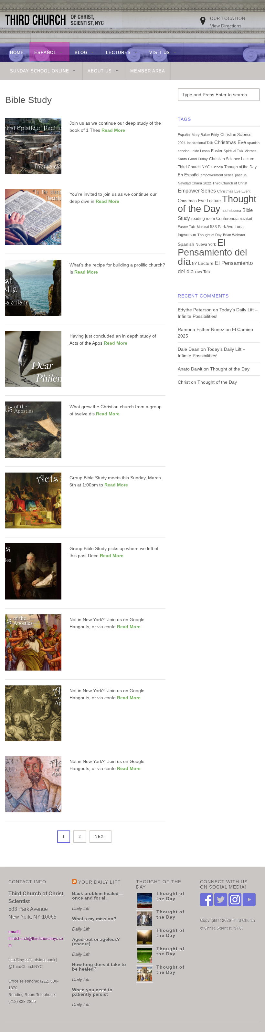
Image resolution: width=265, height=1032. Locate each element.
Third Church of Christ (229, 183)
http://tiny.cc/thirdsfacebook (31, 960)
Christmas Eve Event (233, 191)
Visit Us (157, 53)
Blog (79, 53)
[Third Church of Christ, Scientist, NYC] (58, 21)
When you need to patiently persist (92, 992)
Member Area (147, 70)
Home (17, 52)
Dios (198, 272)
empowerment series (217, 175)
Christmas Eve (230, 142)
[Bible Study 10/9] (33, 220)
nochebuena (231, 211)
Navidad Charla (190, 183)
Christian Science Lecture (231, 159)
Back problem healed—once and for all (97, 896)
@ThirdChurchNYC (25, 966)
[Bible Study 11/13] (33, 149)
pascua (241, 175)
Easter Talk (187, 227)
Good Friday (198, 159)
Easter (216, 151)
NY (194, 264)
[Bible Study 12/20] (33, 645)
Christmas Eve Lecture (199, 200)
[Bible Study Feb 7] (33, 574)
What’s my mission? (94, 918)
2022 (207, 183)
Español (42, 53)
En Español (188, 175)
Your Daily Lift (99, 882)
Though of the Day (240, 167)
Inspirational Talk (200, 143)
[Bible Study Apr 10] (33, 432)
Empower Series (197, 190)
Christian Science (235, 134)
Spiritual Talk (233, 151)
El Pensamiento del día (212, 252)
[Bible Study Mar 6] (33, 503)
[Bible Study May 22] (33, 361)
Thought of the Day (217, 203)
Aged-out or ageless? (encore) (96, 941)
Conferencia (227, 218)
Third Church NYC (194, 167)
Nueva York (206, 244)
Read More (113, 130)
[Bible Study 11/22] (33, 716)
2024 (182, 143)
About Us (97, 71)
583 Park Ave (221, 226)
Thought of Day (209, 235)
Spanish (186, 244)
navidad (246, 219)
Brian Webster (234, 235)
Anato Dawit (190, 368)
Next (100, 836)
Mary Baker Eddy (205, 135)
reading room (203, 218)
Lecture (206, 263)
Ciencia (217, 167)
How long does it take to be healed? (99, 967)
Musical (203, 227)
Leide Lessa (200, 151)
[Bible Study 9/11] (33, 290)
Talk (206, 272)
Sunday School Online (37, 71)
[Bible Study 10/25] (33, 787)
